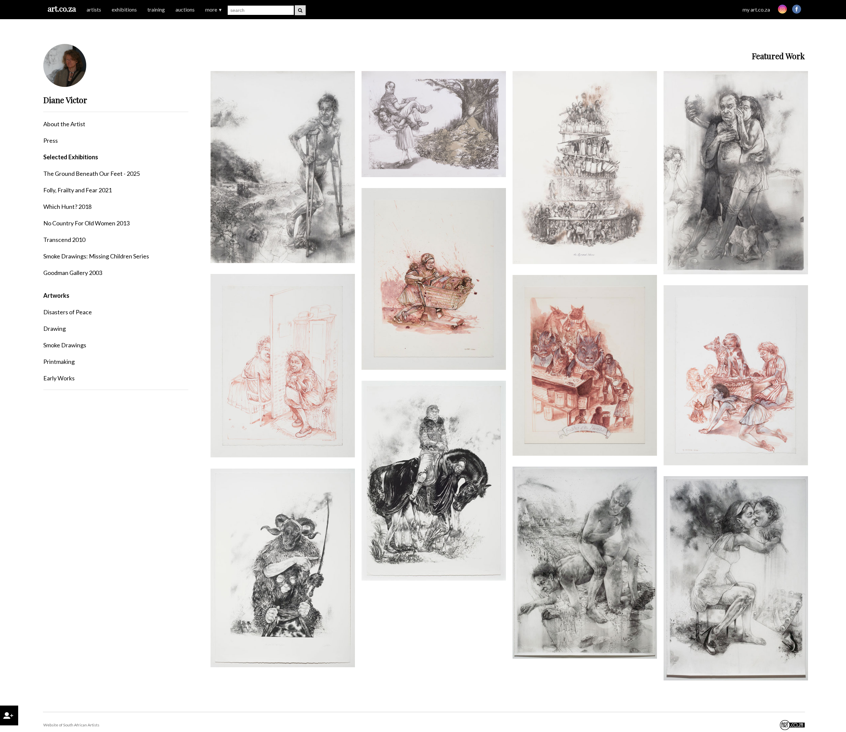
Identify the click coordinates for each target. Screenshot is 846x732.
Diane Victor (65, 100)
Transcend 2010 (64, 239)
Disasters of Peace (67, 312)
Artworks (56, 295)
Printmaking (59, 361)
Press (50, 140)
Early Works (59, 378)
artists (94, 9)
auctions (185, 9)
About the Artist (64, 124)
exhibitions (124, 9)
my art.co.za (756, 9)
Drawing (54, 328)
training (156, 9)
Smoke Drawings (64, 345)
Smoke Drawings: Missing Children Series (96, 256)
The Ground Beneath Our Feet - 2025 (91, 173)
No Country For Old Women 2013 (86, 223)
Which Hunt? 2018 (67, 206)
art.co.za (62, 8)
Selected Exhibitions (70, 157)
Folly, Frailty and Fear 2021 (77, 190)
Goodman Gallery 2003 (72, 272)
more (213, 9)
